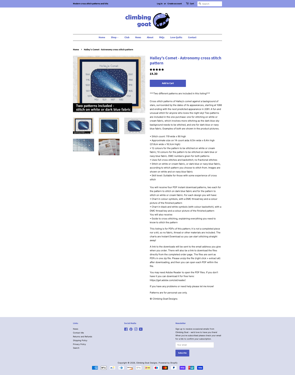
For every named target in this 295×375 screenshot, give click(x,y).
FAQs (161, 37)
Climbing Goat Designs (146, 363)
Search (76, 348)
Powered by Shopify (168, 363)
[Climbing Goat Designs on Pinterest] (131, 330)
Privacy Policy (79, 344)
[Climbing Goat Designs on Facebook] (126, 330)
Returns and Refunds (82, 336)
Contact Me (78, 333)
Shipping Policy (80, 340)
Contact (192, 37)
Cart (192, 3)
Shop (114, 37)
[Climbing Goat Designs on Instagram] (136, 330)
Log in (160, 3)
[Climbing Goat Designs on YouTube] (141, 330)
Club (126, 37)
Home (102, 37)
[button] (157, 69)
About (150, 37)
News (138, 37)
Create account (174, 3)
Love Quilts (176, 37)
